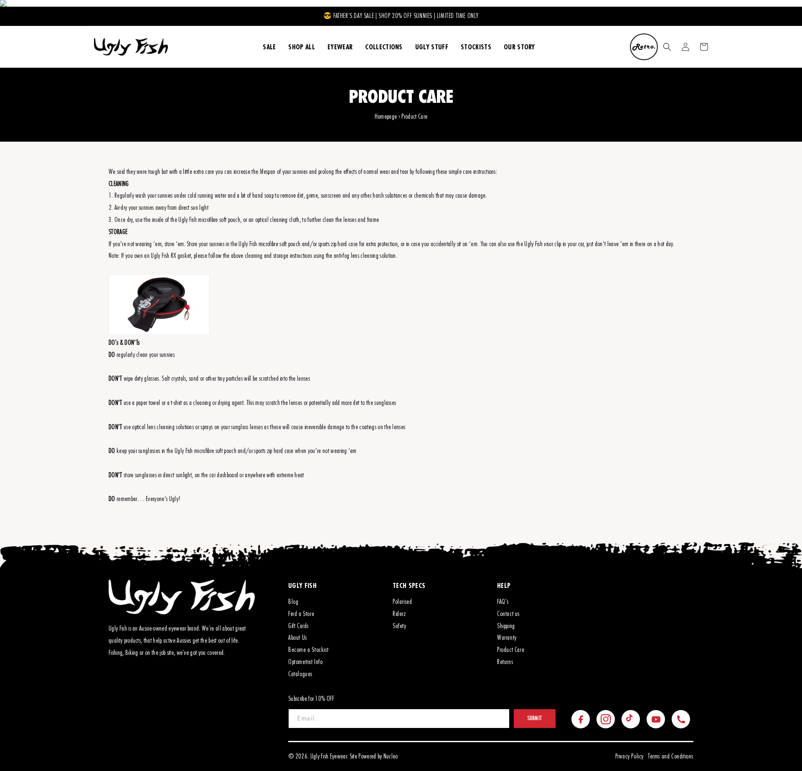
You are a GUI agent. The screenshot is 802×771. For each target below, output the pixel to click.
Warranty (507, 637)
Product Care (510, 649)
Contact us (508, 614)
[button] (667, 47)
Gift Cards (298, 626)
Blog (293, 601)
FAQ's (503, 601)
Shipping (506, 626)
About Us (297, 637)
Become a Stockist (308, 649)
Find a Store (301, 614)
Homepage (386, 116)
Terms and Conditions (670, 756)
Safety (399, 626)
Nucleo (390, 756)
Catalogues (300, 674)
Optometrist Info (305, 662)
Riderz (399, 614)
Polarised (402, 601)
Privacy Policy (629, 756)
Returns (505, 662)
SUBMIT (535, 718)
